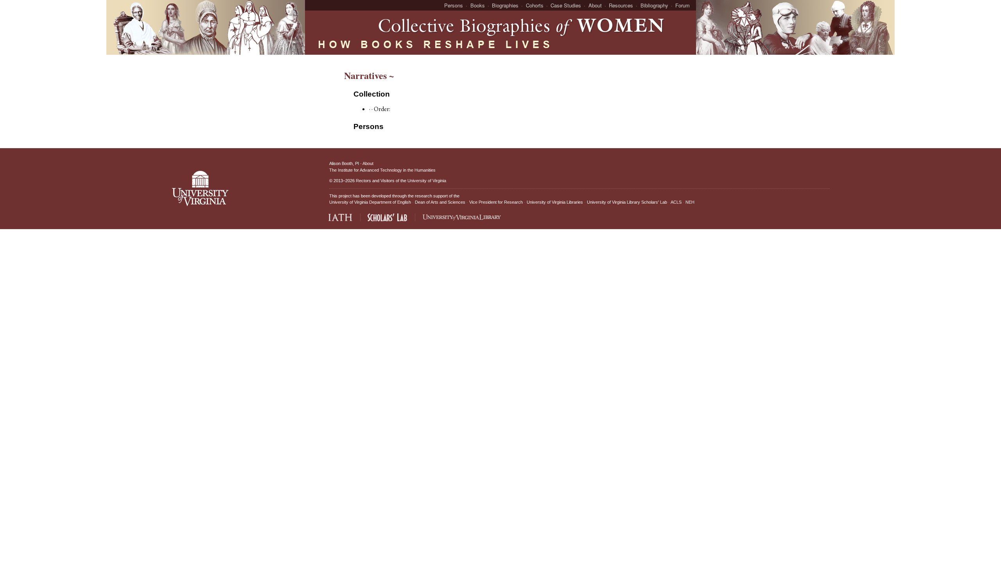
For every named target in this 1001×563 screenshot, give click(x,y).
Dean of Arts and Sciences (440, 202)
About (595, 5)
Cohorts (535, 5)
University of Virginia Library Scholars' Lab (627, 202)
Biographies (505, 5)
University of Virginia (426, 180)
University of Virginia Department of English (370, 202)
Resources (621, 5)
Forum (682, 5)
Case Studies (566, 5)
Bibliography (654, 5)
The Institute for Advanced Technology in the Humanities (382, 170)
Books (477, 5)
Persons (453, 5)
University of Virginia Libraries (555, 202)
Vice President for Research (496, 202)
